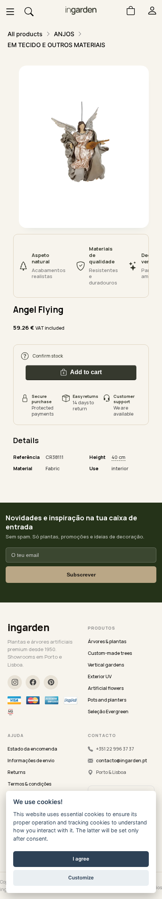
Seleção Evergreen (108, 711)
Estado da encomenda (32, 749)
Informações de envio (31, 760)
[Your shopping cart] (128, 10)
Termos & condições (29, 784)
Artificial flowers (106, 688)
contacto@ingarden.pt (121, 760)
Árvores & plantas (107, 641)
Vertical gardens (106, 665)
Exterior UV (100, 676)
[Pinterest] (51, 682)
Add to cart (86, 372)
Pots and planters (107, 700)
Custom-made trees (110, 653)
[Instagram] (15, 682)
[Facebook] (33, 682)
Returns (16, 772)
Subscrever (81, 575)
